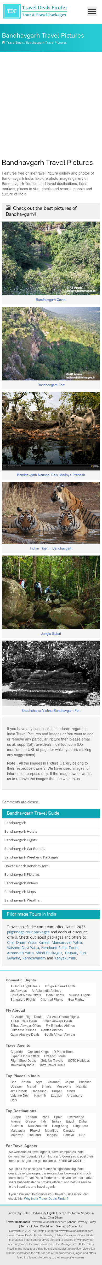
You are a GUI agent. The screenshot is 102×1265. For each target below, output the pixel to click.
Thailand (34, 1134)
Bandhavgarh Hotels (20, 831)
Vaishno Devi (19, 1095)
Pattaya (68, 1134)
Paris (45, 1116)
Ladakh (56, 1095)
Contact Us (76, 1226)
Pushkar (85, 1081)
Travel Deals (15, 42)
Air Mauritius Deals (23, 1021)
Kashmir (40, 1095)
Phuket (35, 1130)
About (72, 1222)
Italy (44, 1121)
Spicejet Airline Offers (25, 995)
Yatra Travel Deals (52, 1065)
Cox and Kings (38, 1051)
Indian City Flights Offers (48, 1213)
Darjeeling (39, 1091)
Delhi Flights (55, 995)
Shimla (47, 1086)
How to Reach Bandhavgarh (26, 865)
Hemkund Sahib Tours (59, 947)
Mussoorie (63, 1086)
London (31, 1116)
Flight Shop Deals (23, 1060)
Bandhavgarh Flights (20, 840)
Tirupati (70, 952)
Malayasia (17, 1130)
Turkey (56, 1121)
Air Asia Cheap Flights (63, 1016)
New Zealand (37, 1125)
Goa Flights (76, 999)
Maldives (16, 1134)
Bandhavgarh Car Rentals (24, 848)
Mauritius (51, 1130)
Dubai (83, 1121)
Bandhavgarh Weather (22, 900)
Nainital (81, 1086)
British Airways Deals (57, 1021)
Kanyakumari (65, 958)
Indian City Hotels (19, 1213)
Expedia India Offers (24, 1056)
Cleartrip (16, 1051)
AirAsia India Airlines (46, 990)
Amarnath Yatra (20, 952)
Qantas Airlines (52, 1030)
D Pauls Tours (63, 1051)
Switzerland (75, 1116)
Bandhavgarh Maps (20, 891)
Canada (69, 1130)
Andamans (74, 1095)
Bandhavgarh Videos (21, 883)
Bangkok (52, 1134)
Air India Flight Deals (25, 986)
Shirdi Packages (49, 952)
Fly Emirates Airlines (60, 1025)
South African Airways (60, 1034)
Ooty (13, 1099)
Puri (82, 952)
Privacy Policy (87, 1222)
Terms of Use (29, 1226)
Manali (32, 1086)
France (15, 1121)
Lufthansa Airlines (23, 1030)
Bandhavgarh (15, 822)
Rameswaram (34, 958)
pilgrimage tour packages (28, 931)
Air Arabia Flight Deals (26, 1016)
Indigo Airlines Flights (60, 986)
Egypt (70, 1121)
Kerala (26, 1081)
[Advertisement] (51, 105)
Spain (58, 1116)
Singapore (80, 1125)
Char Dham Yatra (21, 942)
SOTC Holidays (79, 1060)
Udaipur (16, 1086)
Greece (30, 1121)
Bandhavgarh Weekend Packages (31, 857)
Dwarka (13, 958)
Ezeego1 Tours (55, 1056)
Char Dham (55, 1217)
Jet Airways (18, 990)
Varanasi (54, 1081)
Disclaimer (47, 1226)
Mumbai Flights (79, 995)
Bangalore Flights (23, 999)
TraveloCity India (22, 1065)
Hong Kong (60, 1125)
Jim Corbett (18, 1091)
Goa (13, 1081)
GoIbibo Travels (52, 1060)
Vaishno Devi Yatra (23, 947)
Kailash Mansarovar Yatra (60, 942)
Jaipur (69, 1081)
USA (82, 1134)
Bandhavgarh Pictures (22, 874)
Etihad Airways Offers (25, 1025)
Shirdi (71, 1091)
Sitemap (61, 1226)
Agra (39, 1081)
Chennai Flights (52, 999)
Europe (15, 1116)
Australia (16, 1125)
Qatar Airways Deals (24, 1034)
